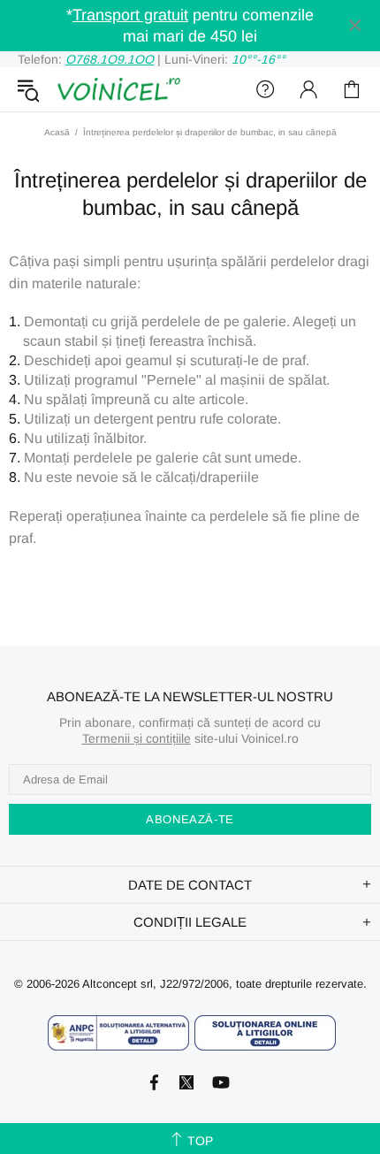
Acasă (57, 132)
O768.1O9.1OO (109, 59)
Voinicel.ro (118, 89)
